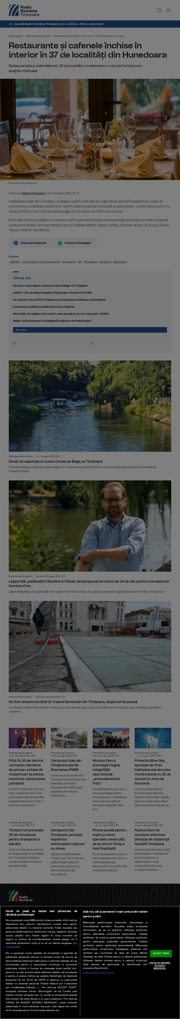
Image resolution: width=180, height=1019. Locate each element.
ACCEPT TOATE (161, 954)
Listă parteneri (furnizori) (98, 973)
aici (38, 987)
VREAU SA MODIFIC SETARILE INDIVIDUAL (159, 966)
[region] (90, 962)
